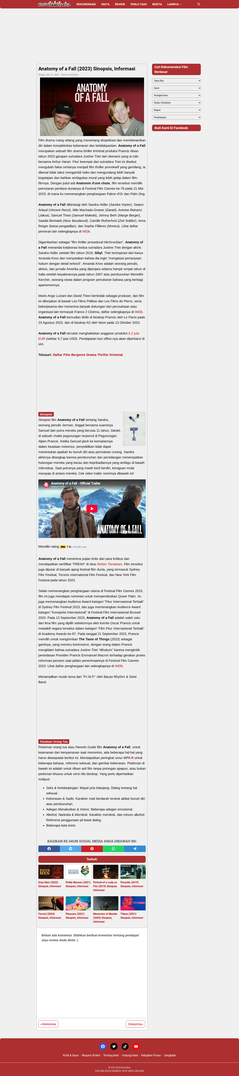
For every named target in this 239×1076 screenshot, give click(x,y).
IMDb (86, 231)
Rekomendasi (86, 4)
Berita (157, 4)
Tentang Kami (111, 1055)
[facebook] (49, 849)
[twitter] (70, 849)
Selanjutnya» (135, 1024)
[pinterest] (92, 849)
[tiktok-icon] (125, 1046)
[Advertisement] (119, 36)
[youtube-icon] (136, 1046)
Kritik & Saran (71, 1055)
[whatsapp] (113, 849)
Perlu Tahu (139, 4)
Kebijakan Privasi (151, 1055)
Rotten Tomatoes (109, 564)
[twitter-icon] (114, 1046)
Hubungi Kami (130, 1055)
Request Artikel (91, 1055)
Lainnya (173, 4)
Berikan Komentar (69, 74)
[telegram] (135, 849)
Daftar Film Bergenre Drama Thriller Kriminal (88, 355)
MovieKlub (126, 1067)
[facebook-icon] (102, 1046)
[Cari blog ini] (199, 4)
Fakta (105, 4)
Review (120, 4)
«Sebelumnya (48, 1024)
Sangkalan (170, 1055)
